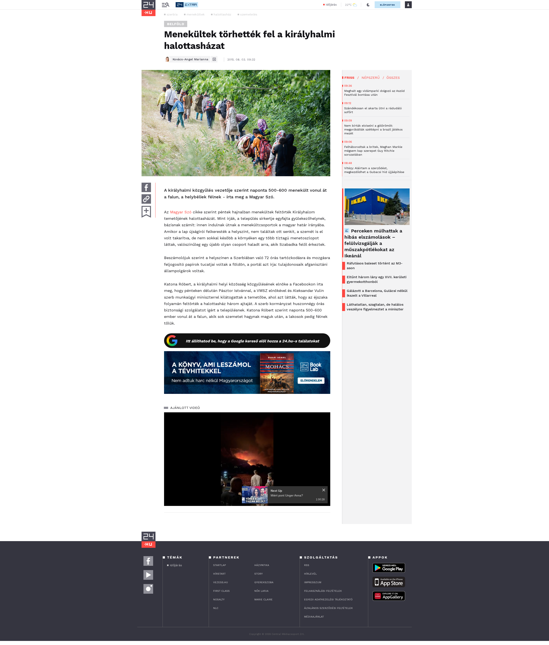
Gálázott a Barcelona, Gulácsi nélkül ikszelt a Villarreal (377, 293)
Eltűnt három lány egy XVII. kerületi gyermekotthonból (376, 279)
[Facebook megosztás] (146, 187)
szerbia (172, 14)
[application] (247, 459)
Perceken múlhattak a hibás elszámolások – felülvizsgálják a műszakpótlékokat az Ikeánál (373, 243)
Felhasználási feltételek (323, 590)
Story (258, 573)
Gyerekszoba (263, 582)
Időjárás (331, 4)
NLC (215, 608)
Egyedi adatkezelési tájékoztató (328, 599)
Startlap (219, 565)
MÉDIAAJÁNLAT (314, 616)
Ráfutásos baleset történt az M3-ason (375, 265)
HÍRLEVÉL (310, 573)
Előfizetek (387, 5)
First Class (221, 590)
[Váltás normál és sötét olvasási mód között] (368, 4)
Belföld (175, 24)
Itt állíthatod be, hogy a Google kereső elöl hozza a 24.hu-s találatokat (252, 341)
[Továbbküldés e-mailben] (146, 199)
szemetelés (248, 14)
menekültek (196, 14)
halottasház (222, 14)
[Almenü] (165, 5)
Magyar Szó (180, 212)
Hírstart (219, 573)
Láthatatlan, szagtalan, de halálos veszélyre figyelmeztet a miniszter (375, 306)
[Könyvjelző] (146, 212)
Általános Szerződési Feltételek (328, 608)
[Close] (323, 490)
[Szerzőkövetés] (214, 59)
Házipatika (261, 565)
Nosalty (219, 599)
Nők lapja (261, 590)
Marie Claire (263, 599)
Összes (393, 78)
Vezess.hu (220, 582)
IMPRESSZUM (312, 582)
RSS (306, 565)
